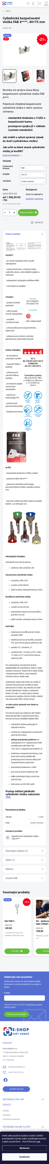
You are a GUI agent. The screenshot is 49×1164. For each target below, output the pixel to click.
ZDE (8, 797)
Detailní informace (11, 155)
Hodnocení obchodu (11, 1119)
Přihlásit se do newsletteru (16, 1014)
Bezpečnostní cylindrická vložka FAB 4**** (25, 837)
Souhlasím (24, 1157)
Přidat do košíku (26, 212)
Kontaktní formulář (16, 1089)
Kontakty (6, 1115)
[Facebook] (5, 1079)
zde (38, 1141)
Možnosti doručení (34, 199)
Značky (6, 1111)
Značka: (7, 28)
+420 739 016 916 (16, 1072)
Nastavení (24, 1148)
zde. (25, 504)
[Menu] (46, 3)
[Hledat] (28, 3)
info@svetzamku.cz (16, 1067)
